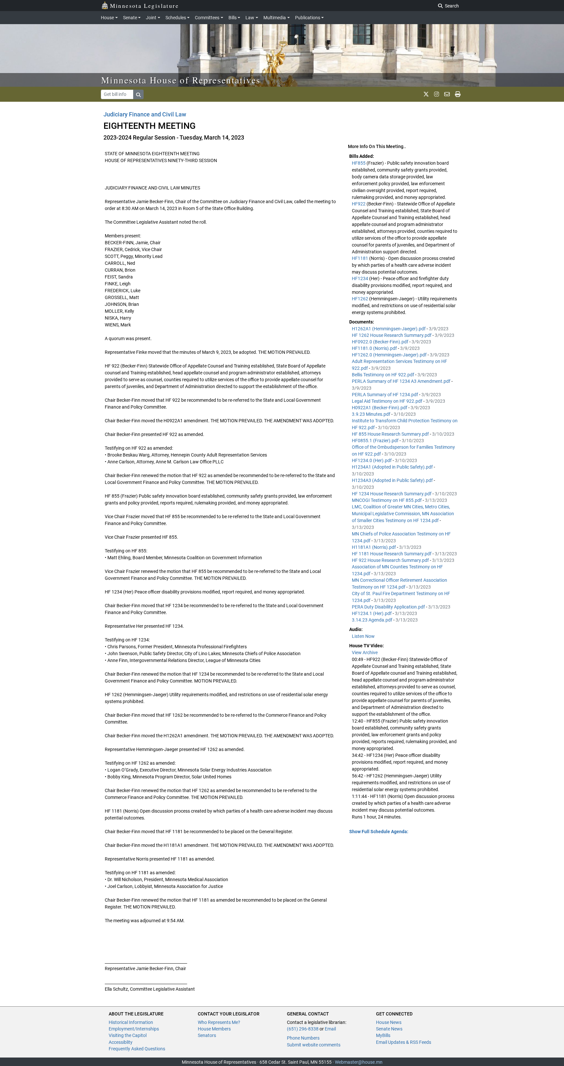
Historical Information (131, 1022)
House (107, 17)
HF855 (359, 163)
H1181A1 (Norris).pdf (374, 547)
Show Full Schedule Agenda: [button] (378, 831)
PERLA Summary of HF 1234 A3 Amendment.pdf (401, 381)
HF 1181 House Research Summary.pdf (392, 553)
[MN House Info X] (426, 94)
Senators (207, 1035)
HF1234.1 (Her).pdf (372, 613)
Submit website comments (313, 1044)
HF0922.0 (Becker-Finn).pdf (380, 341)
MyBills (383, 1035)
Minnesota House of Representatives (181, 80)
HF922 (359, 203)
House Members (214, 1028)
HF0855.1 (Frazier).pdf (376, 440)
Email (330, 1028)
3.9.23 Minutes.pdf (371, 414)
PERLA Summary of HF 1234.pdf (385, 394)
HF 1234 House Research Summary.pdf (392, 493)
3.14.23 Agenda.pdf (372, 620)
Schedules (175, 17)
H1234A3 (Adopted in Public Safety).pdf (393, 480)
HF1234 (360, 278)
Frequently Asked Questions (137, 1048)
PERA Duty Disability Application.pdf (389, 606)
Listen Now (363, 636)
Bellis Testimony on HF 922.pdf (383, 374)
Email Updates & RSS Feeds (403, 1042)
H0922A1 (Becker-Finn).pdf (380, 407)
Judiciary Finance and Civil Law (144, 114)
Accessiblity (121, 1042)
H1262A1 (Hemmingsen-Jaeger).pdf (389, 328)
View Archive (365, 652)
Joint (151, 17)
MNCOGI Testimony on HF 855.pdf (387, 500)
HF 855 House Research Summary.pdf (391, 434)
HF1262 (360, 298)
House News (388, 1022)
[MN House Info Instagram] (436, 94)
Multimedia (274, 17)
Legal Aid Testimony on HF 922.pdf (387, 401)
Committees (207, 17)
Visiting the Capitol (128, 1035)
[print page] (457, 94)
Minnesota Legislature (144, 5)
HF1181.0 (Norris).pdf (375, 348)
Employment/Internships (134, 1028)
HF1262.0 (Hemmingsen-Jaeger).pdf (390, 354)
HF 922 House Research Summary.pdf (391, 560)
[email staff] (447, 94)
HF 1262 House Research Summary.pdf (392, 335)
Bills (232, 17)
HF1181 (360, 258)
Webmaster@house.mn (359, 1062)
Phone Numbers (303, 1038)
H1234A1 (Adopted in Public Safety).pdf (393, 467)
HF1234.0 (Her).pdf (372, 460)
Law (249, 17)
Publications (307, 17)
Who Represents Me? (219, 1022)
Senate (130, 17)
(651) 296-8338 (303, 1028)
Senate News (389, 1028)
